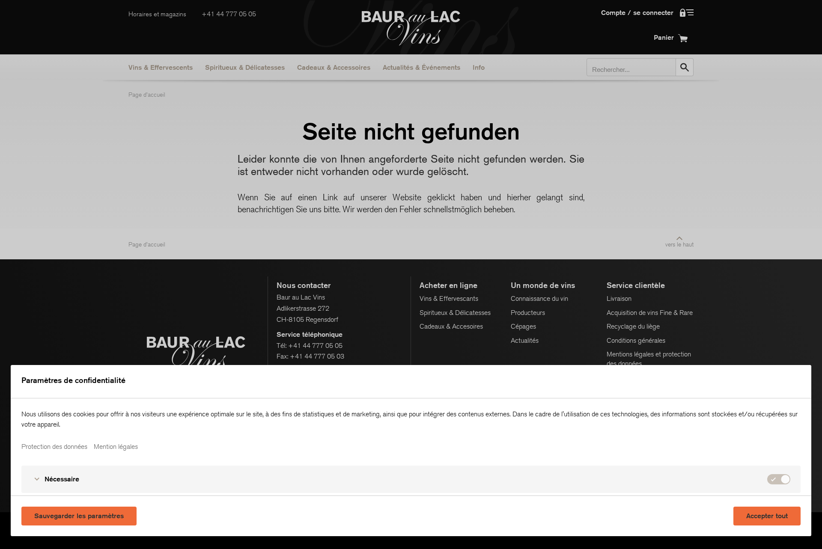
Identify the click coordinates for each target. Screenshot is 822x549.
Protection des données (54, 446)
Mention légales (116, 446)
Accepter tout (767, 516)
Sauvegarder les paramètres (79, 516)
